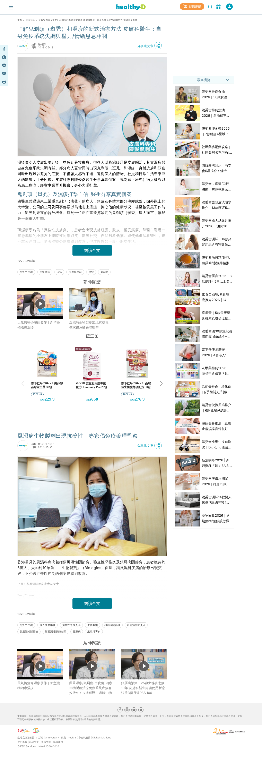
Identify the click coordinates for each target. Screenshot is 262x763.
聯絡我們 (58, 742)
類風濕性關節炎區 (55, 631)
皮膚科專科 (75, 272)
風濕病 (77, 631)
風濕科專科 (94, 631)
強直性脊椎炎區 (71, 625)
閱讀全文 (92, 250)
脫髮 (91, 272)
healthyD (73, 737)
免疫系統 (45, 272)
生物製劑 (92, 625)
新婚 (40, 737)
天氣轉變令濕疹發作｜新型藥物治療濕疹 (38, 324)
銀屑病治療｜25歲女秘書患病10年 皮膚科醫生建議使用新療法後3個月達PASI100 (143, 688)
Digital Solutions (101, 737)
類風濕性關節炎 (29, 631)
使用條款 (22, 742)
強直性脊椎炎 (47, 625)
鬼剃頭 (104, 272)
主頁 (19, 20)
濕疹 (59, 272)
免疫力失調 (26, 272)
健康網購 (194, 6)
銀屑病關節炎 (112, 625)
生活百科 (30, 20)
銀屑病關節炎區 (136, 625)
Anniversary (52, 737)
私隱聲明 (34, 742)
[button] (150, 46)
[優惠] (219, 6)
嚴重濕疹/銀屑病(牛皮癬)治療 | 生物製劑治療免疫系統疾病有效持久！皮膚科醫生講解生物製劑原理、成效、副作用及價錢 (91, 688)
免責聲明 (46, 742)
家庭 (63, 737)
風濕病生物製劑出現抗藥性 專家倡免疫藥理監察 (90, 324)
